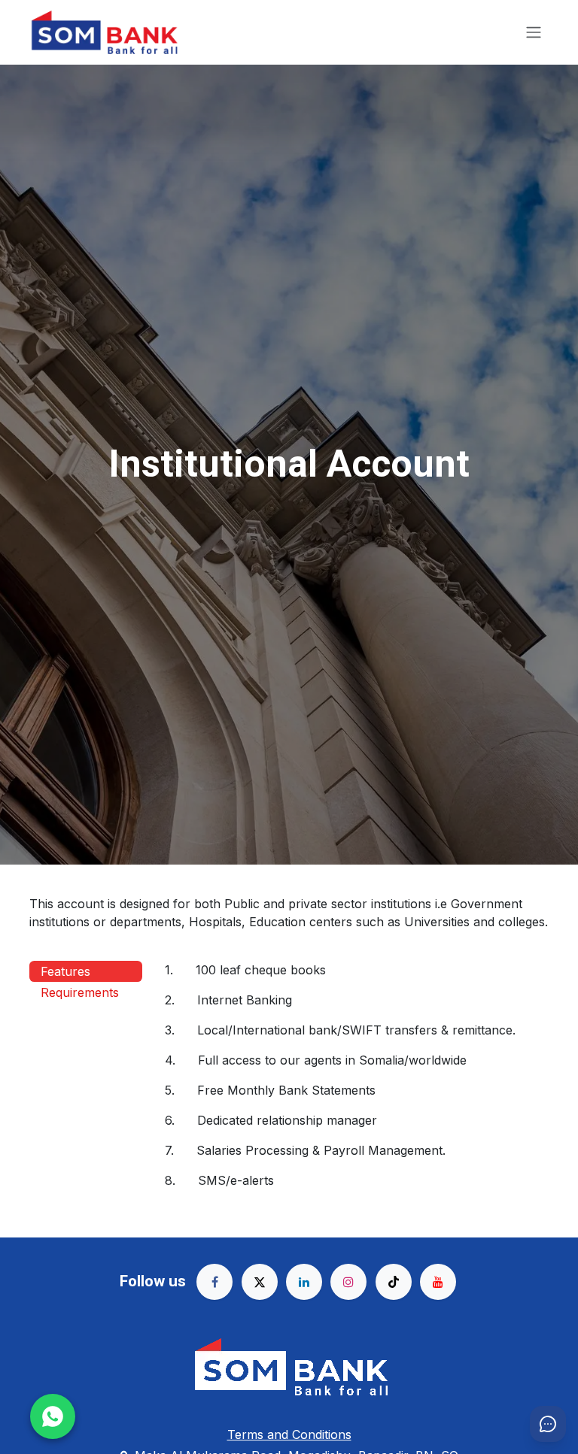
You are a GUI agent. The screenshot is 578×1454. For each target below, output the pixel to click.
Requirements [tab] (80, 992)
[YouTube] (438, 1282)
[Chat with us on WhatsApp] (52, 1416)
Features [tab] (65, 971)
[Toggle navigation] (534, 32)
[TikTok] (394, 1282)
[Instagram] (348, 1282)
